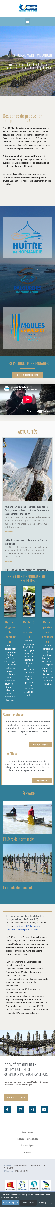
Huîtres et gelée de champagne (10, 631)
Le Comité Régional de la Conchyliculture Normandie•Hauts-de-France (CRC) (25, 917)
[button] (27, 21)
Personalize (28, 1202)
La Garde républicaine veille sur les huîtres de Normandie (26, 541)
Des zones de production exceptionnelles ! (22, 118)
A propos (27, 1151)
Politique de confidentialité (27, 1138)
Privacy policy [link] (45, 1202)
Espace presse (27, 1132)
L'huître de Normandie (18, 839)
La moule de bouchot (17, 887)
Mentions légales (27, 1145)
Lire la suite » (9, 531)
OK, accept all (11, 1202)
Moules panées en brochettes (47, 631)
